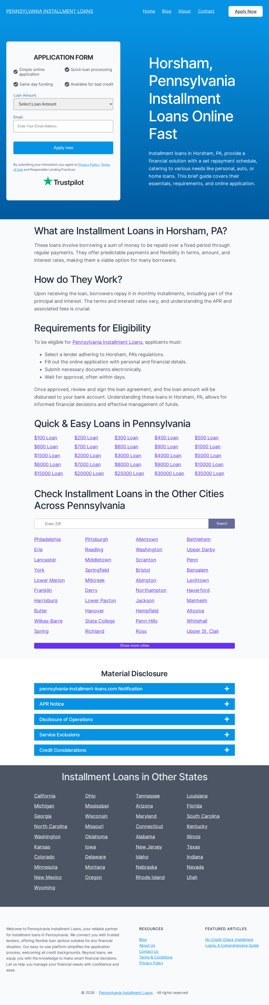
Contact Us (148, 951)
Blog (143, 939)
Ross (141, 631)
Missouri (94, 826)
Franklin (43, 590)
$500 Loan (207, 437)
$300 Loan (126, 437)
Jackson (145, 600)
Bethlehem (199, 539)
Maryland (146, 816)
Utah (192, 877)
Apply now (63, 147)
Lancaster (45, 560)
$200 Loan (86, 437)
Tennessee (148, 796)
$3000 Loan (128, 455)
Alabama (145, 836)
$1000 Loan (208, 446)
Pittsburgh (96, 539)
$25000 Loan (129, 473)
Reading (94, 549)
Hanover (94, 610)
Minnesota (46, 867)
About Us (147, 945)
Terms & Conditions (155, 957)
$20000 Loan (89, 473)
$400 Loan (166, 437)
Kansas (42, 847)
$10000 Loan (209, 464)
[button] (134, 688)
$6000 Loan (47, 464)
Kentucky (197, 826)
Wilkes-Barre (48, 621)
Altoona (195, 610)
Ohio (90, 796)
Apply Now (246, 11)
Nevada (195, 867)
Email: (18, 117)
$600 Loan (46, 446)
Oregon (93, 877)
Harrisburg (46, 600)
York (39, 570)
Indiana (195, 857)
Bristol (143, 570)
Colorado (44, 857)
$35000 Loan (209, 473)
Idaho (142, 857)
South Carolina (203, 816)
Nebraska (146, 867)
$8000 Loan (128, 464)
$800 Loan (126, 446)
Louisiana (197, 796)
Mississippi (97, 806)
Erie (38, 549)
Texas (193, 847)
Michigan (44, 806)
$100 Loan (45, 437)
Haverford (198, 590)
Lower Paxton (100, 600)
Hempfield (147, 610)
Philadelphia (47, 539)
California (44, 796)
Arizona (144, 806)
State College (100, 621)
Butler (40, 610)
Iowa (90, 847)
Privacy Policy (88, 164)
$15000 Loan (48, 473)
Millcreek (95, 580)
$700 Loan (86, 446)
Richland (94, 631)
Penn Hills (146, 621)
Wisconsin (96, 816)
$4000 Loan (168, 455)
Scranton (146, 560)
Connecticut (149, 826)
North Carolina (50, 826)
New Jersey (149, 847)
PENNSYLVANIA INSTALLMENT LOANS (49, 11)
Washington (149, 549)
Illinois (193, 836)
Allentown (147, 539)
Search (221, 523)
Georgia (42, 816)
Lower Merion (49, 580)
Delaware (95, 857)
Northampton (151, 590)
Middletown (98, 560)
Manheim (197, 600)
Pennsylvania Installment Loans (107, 342)
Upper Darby (201, 549)
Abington (146, 580)
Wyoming (44, 887)
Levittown (198, 580)
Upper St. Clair (203, 631)
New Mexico (48, 877)
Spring (41, 631)
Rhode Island (150, 877)
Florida (194, 806)
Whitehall (197, 621)
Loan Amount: (25, 95)
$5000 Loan (208, 455)
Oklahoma (96, 836)
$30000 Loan (169, 473)
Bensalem (197, 570)
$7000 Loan (87, 464)
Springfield (97, 570)
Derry (91, 590)
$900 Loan (166, 446)
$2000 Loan (87, 455)
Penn (192, 560)
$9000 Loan (167, 464)
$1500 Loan (47, 455)
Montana (95, 867)
